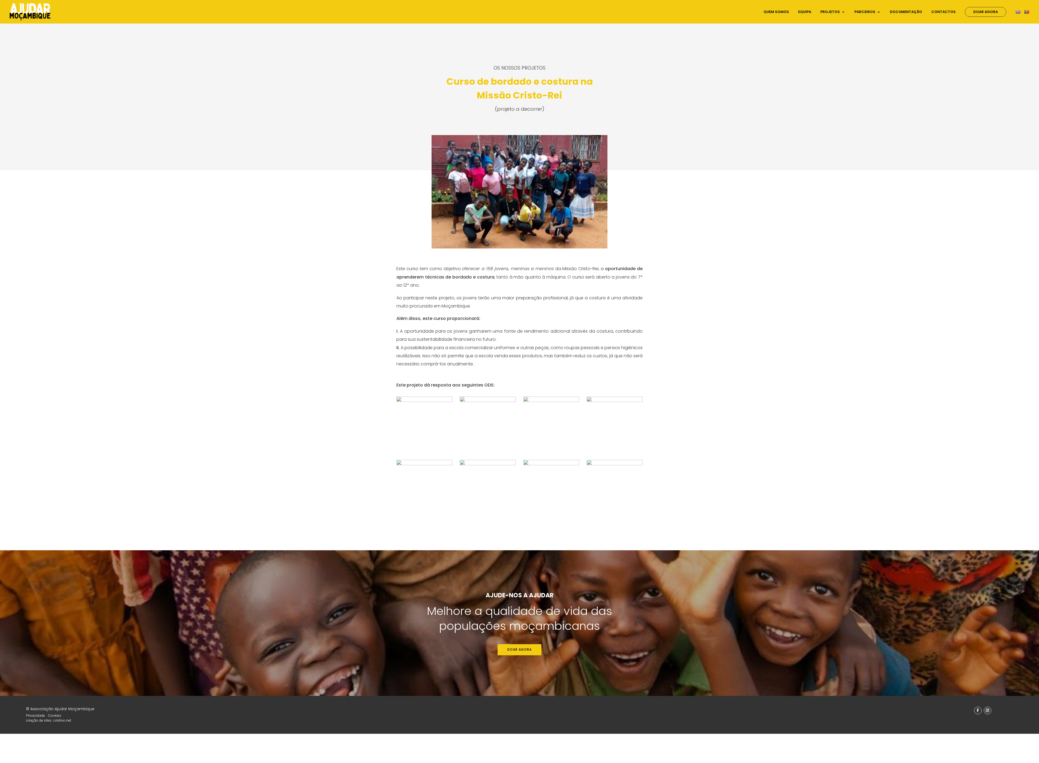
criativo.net (62, 720)
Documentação (906, 12)
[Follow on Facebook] (978, 710)
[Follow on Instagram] (987, 710)
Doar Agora (985, 11)
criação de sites (38, 720)
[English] (1018, 16)
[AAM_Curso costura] (519, 247)
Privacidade (35, 715)
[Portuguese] (1027, 16)
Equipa (804, 12)
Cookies (54, 715)
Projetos (830, 12)
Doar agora (519, 649)
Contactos (943, 12)
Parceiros (864, 12)
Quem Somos (776, 12)
